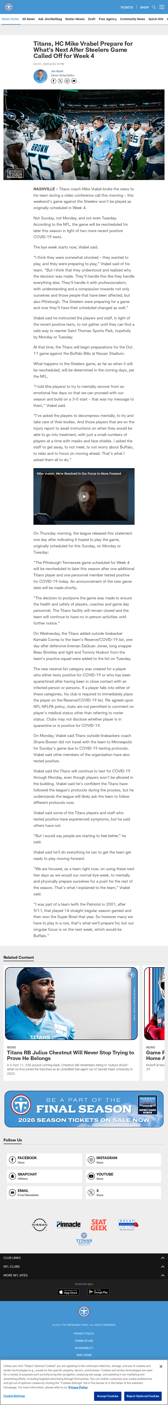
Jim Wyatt (57, 71)
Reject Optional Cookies (143, 1396)
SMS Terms (84, 1354)
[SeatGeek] (99, 1225)
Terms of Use (84, 1340)
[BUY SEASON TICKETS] (84, 1109)
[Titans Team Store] (84, 1239)
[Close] (161, 1366)
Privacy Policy (84, 1333)
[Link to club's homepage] (9, 5)
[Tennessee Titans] (84, 1312)
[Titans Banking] (69, 1225)
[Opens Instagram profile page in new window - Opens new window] (67, 81)
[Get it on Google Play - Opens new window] (98, 1294)
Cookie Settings (14, 1396)
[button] (84, 496)
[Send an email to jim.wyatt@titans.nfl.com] (74, 81)
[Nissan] (39, 1225)
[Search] (154, 7)
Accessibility (84, 1347)
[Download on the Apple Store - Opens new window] (68, 1292)
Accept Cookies (107, 1396)
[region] (84, 1382)
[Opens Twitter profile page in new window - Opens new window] (60, 81)
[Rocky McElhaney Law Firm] (128, 1225)
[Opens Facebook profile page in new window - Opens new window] (53, 81)
